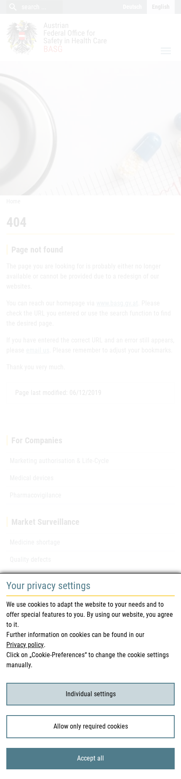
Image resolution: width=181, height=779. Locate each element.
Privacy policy (25, 645)
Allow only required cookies (90, 726)
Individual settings (91, 694)
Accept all (90, 758)
